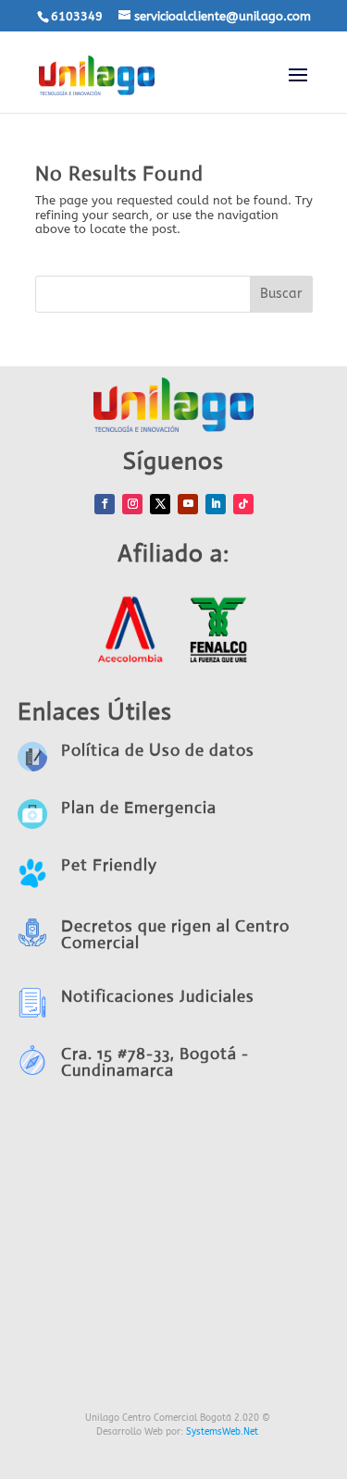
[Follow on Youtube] (188, 504)
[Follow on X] (160, 504)
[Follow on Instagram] (132, 504)
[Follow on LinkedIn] (215, 504)
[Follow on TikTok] (243, 504)
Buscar (281, 294)
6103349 (77, 16)
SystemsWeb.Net (222, 1431)
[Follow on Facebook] (104, 504)
